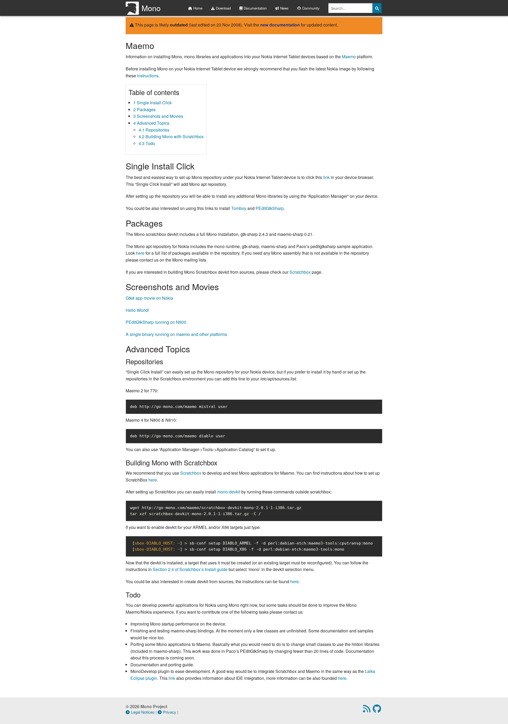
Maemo (349, 56)
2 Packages (144, 109)
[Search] (377, 8)
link (326, 177)
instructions (147, 76)
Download (223, 8)
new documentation (280, 25)
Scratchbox (300, 272)
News (284, 8)
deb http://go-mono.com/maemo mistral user (179, 406)
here (140, 253)
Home (197, 8)
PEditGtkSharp (270, 208)
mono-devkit (228, 492)
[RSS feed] (367, 710)
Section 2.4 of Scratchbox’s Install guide (190, 569)
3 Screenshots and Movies (158, 116)
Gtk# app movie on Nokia (149, 298)
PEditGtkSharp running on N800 (156, 322)
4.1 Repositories (154, 130)
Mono (151, 7)
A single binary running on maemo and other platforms (176, 334)
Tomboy (238, 208)
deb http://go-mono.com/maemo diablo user (177, 436)
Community (311, 8)
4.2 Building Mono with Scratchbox (171, 136)
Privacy (169, 712)
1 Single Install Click (152, 103)
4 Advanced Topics (151, 123)
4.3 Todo (147, 143)
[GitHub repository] (377, 710)
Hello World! (137, 310)
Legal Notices (143, 712)
